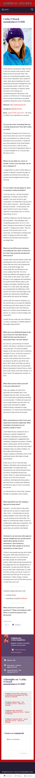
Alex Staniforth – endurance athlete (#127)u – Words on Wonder (17, 712)
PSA (14, 660)
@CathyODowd (17, 109)
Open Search (31, 9)
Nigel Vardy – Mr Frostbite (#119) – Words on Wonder (15, 703)
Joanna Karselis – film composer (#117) (14, 671)
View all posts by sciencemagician (18, 651)
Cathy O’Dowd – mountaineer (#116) (14, 20)
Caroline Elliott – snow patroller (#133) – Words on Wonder (16, 720)
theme (14, 595)
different (24, 598)
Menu (6, 10)
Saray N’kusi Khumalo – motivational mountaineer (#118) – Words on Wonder (17, 695)
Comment (24, 753)
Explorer (9, 660)
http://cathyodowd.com (18, 105)
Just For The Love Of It (16, 113)
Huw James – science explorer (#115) (14, 666)
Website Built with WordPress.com (17, 772)
